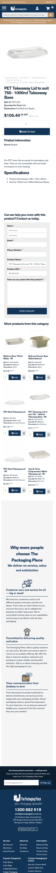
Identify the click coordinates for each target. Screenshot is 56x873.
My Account (8, 844)
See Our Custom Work (37, 864)
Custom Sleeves (34, 871)
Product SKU (14, 269)
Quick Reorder (9, 851)
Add (16, 377)
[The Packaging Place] (18, 8)
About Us (23, 844)
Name (10, 225)
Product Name (14, 259)
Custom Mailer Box (35, 867)
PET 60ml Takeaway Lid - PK (14, 470)
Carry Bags (7, 865)
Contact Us (24, 851)
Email (10, 240)
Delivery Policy (42, 844)
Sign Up (46, 782)
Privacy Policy (41, 851)
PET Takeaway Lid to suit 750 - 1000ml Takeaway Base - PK (37, 414)
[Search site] (51, 14)
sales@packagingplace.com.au (28, 813)
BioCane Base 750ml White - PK (13, 357)
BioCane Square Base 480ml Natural (38, 357)
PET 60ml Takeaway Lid (14, 411)
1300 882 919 (49, 2)
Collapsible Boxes (10, 868)
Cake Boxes (8, 862)
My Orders (7, 847)
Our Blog (23, 847)
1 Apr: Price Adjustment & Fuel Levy (13, 2)
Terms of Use (41, 854)
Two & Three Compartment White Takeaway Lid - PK (37, 471)
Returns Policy (42, 847)
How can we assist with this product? (25, 279)
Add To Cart (28, 131)
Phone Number (15, 249)
